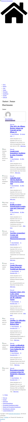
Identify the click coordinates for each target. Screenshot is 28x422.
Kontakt (5, 399)
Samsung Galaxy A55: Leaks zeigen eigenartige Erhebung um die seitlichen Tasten (17, 295)
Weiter (6, 395)
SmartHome (5, 93)
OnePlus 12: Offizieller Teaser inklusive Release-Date (17, 322)
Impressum (5, 401)
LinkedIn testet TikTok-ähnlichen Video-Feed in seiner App (17, 180)
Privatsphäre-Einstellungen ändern (10, 405)
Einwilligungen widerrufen (9, 409)
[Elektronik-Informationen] (14, 23)
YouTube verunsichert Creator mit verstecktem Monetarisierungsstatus (17, 236)
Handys (4, 86)
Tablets (4, 90)
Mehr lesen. (23, 146)
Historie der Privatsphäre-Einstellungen (12, 407)
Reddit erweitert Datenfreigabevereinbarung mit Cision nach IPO (17, 207)
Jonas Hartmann (8, 118)
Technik (5, 95)
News (4, 84)
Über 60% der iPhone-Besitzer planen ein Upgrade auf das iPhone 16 (17, 129)
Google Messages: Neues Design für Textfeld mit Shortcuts (17, 267)
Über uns (5, 397)
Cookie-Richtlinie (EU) (8, 410)
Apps (4, 88)
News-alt (12, 124)
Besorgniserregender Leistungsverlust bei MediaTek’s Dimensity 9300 (17, 373)
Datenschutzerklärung (8, 403)
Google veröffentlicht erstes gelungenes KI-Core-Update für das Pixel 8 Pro (17, 348)
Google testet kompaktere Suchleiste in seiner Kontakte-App (17, 154)
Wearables (5, 92)
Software (5, 97)
